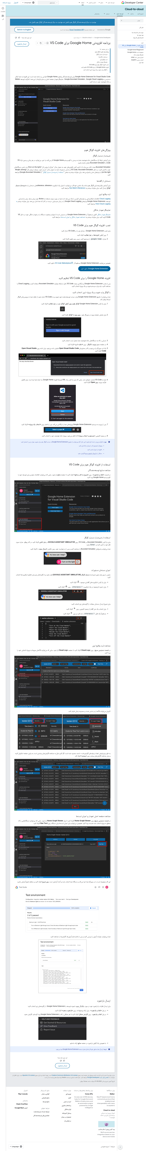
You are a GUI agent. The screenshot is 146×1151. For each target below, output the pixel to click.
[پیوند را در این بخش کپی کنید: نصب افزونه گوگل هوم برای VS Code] (71, 225)
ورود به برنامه (6, 2)
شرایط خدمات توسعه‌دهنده (41, 1112)
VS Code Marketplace (63, 263)
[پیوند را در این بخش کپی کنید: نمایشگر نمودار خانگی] (91, 210)
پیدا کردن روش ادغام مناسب (106, 1129)
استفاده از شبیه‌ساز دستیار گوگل (53, 172)
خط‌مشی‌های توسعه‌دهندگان (41, 1115)
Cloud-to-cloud (134, 9)
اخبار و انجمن (92, 3)
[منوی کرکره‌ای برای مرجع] (103, 13)
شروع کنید (140, 14)
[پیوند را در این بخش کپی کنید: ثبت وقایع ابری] (97, 194)
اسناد (82, 3)
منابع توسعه (46, 1102)
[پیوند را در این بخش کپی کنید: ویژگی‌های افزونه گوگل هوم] (82, 150)
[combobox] (48, 2)
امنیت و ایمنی (67, 1102)
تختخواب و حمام (66, 1117)
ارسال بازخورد (21, 44)
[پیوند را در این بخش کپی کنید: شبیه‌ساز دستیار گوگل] (90, 156)
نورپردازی (68, 1094)
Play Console (23, 1094)
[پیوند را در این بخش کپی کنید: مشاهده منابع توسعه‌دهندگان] (86, 470)
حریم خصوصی (105, 1146)
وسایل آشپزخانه (66, 1113)
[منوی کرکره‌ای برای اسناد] (78, 2)
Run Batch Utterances (77, 188)
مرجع (107, 14)
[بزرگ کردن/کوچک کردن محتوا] (100, 49)
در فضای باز (67, 1121)
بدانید (131, 14)
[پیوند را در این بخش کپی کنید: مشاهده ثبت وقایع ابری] (90, 646)
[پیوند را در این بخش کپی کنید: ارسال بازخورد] (95, 1001)
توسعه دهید (111, 3)
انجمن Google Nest (21, 1108)
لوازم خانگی (67, 1109)
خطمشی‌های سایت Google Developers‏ (98, 1077)
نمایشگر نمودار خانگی (103, 215)
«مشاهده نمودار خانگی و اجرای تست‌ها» (72, 217)
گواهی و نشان (45, 1094)
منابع (101, 3)
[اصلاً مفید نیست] (16, 37)
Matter (112, 1094)
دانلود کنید (94, 269)
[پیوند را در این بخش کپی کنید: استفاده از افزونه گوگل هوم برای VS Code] (67, 464)
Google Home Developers (102, 37)
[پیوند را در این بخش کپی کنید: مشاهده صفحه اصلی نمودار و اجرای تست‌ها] (74, 816)
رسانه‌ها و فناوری (66, 1105)
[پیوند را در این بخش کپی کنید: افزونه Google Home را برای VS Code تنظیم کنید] (56, 278)
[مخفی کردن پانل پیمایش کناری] (120, 1147)
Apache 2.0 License (29, 1075)
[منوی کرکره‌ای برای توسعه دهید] (114, 13)
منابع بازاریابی (45, 1098)
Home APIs (89, 1094)
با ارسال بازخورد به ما (91, 453)
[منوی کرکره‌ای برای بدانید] (127, 13)
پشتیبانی (96, 14)
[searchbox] (131, 20)
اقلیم (69, 1098)
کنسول (16, 2)
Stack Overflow (22, 1104)
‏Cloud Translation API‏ (76, 30)
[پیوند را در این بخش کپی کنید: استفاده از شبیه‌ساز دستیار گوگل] (82, 537)
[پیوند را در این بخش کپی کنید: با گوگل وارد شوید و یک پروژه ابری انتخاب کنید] (70, 292)
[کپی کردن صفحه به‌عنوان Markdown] (41, 43)
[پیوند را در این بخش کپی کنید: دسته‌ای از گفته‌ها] (94, 181)
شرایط (113, 1146)
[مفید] (19, 37)
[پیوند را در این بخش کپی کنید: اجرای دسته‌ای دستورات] (89, 570)
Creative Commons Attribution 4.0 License (64, 1075)
